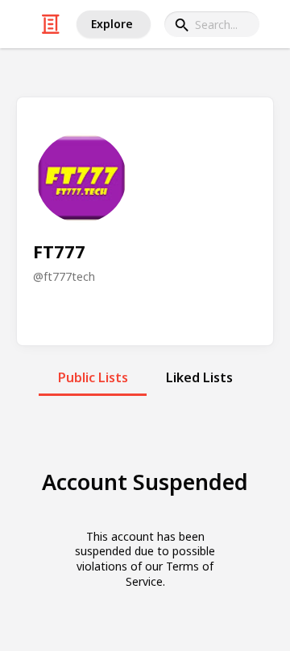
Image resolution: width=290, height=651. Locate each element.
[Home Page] (50, 24)
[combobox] (212, 24)
